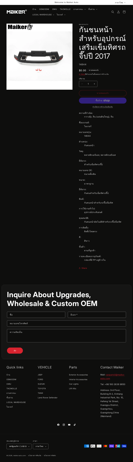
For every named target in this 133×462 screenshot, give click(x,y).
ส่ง (15, 350)
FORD (40, 379)
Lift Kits (72, 388)
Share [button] (84, 268)
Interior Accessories (78, 379)
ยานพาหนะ (11, 393)
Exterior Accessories (78, 375)
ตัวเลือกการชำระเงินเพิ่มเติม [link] (103, 107)
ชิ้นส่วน (9, 397)
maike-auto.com (19, 455)
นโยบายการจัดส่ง (50, 455)
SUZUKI (41, 384)
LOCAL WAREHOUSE (16, 402)
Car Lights (74, 384)
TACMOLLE (11, 388)
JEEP (40, 375)
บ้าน (8, 375)
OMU (8, 384)
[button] (79, 9)
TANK (40, 393)
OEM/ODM (11, 379)
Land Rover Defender (47, 397)
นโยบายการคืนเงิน (34, 455)
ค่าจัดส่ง (82, 74)
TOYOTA (42, 388)
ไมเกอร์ (9, 407)
